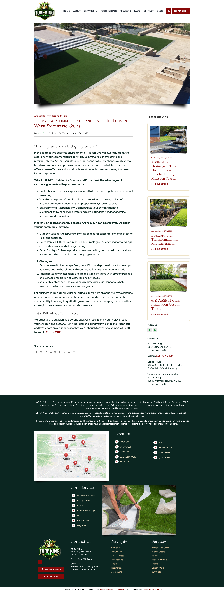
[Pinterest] (64, 354)
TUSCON (124, 441)
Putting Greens (83, 500)
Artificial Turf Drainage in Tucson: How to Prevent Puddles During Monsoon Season (166, 170)
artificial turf (40, 116)
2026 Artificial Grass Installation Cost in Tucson (165, 304)
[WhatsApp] (55, 354)
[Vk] (69, 354)
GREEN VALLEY (165, 447)
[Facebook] (36, 354)
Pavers (79, 505)
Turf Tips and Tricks (57, 116)
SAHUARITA (164, 452)
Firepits (80, 515)
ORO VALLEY (126, 446)
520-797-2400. (53, 332)
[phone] (155, 330)
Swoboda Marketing (108, 589)
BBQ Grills (81, 525)
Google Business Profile (152, 589)
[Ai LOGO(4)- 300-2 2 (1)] (49, 539)
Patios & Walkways (85, 510)
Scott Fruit (42, 133)
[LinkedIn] (50, 354)
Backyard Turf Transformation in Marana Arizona (164, 239)
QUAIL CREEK (165, 457)
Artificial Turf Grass (85, 495)
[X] (41, 354)
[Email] (73, 354)
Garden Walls (83, 520)
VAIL (160, 442)
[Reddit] (46, 354)
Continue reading (159, 184)
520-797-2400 (164, 355)
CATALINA (125, 451)
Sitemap (121, 589)
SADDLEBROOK (128, 456)
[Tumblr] (59, 354)
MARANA (125, 461)
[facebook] (149, 330)
